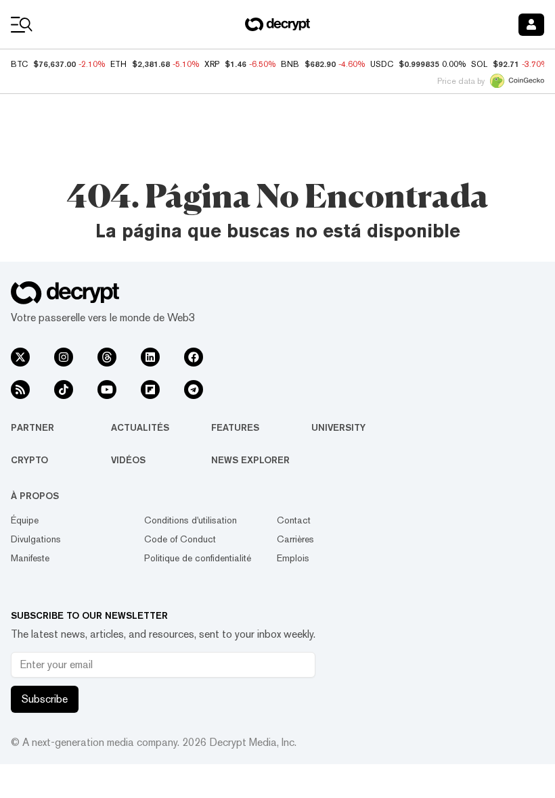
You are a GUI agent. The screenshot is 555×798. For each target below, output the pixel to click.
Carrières (295, 539)
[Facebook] (193, 357)
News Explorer (250, 459)
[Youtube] (106, 389)
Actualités (140, 427)
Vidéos (128, 459)
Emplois (293, 558)
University (338, 427)
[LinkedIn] (150, 357)
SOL (479, 64)
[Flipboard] (150, 389)
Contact (294, 520)
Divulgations (36, 539)
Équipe (25, 520)
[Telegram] (193, 389)
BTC (19, 64)
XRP (211, 64)
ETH (118, 64)
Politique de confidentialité (197, 558)
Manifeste (30, 558)
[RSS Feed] (20, 389)
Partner (32, 427)
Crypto (29, 459)
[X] (20, 357)
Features (235, 427)
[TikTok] (63, 389)
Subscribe (45, 699)
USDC (381, 64)
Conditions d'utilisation (190, 520)
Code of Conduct (180, 539)
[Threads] (106, 357)
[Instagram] (63, 357)
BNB (290, 64)
